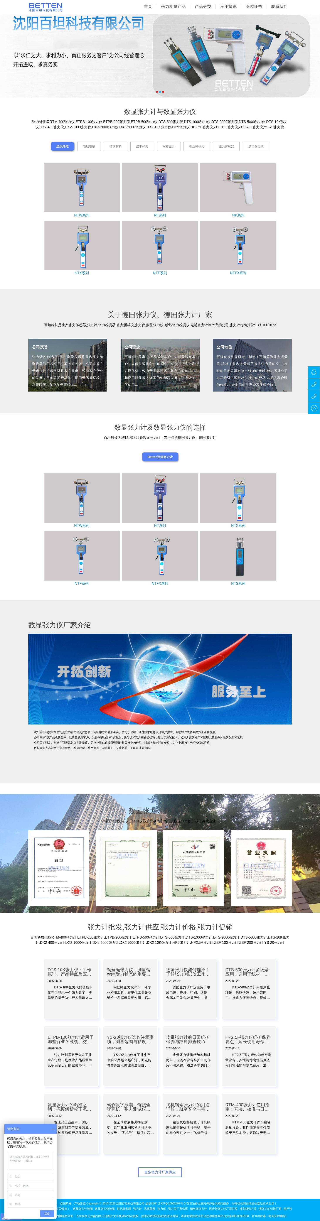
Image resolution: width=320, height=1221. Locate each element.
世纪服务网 (124, 1208)
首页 (148, 6)
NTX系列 (82, 273)
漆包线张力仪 (248, 1208)
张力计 (137, 1208)
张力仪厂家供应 (178, 1208)
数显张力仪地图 (105, 1208)
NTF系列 (160, 273)
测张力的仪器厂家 (270, 1208)
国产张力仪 (291, 1208)
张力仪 (161, 1208)
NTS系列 (238, 583)
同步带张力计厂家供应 (223, 1208)
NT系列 (160, 215)
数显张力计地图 (83, 1208)
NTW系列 (81, 215)
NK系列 (238, 215)
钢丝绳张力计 (198, 1208)
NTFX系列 (238, 273)
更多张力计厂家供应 (160, 1172)
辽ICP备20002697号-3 (171, 1203)
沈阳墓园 (149, 1208)
